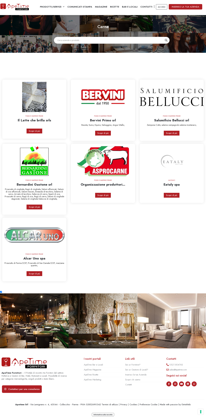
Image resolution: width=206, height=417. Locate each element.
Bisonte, (85, 124)
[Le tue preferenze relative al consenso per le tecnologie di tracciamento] (201, 412)
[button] (3, 320)
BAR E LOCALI (130, 6)
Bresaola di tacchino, (44, 191)
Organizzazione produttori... (103, 184)
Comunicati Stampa (79, 6)
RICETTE (114, 6)
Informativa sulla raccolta (103, 414)
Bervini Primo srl (103, 120)
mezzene (60, 263)
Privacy (123, 404)
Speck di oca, (54, 194)
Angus (116, 124)
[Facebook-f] (168, 383)
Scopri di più (34, 131)
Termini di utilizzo (110, 404)
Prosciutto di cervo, (13, 196)
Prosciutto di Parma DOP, (16, 263)
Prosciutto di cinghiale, (15, 189)
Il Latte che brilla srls (34, 120)
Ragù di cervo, (41, 196)
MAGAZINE (101, 6)
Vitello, (122, 124)
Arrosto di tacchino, (23, 194)
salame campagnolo (171, 124)
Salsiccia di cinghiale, (48, 198)
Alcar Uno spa (34, 258)
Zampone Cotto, (154, 124)
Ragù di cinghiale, (33, 189)
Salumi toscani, (28, 191)
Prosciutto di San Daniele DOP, (42, 263)
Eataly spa (171, 184)
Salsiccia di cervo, (40, 194)
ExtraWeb (186, 404)
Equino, (98, 124)
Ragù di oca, (28, 196)
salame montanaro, (188, 124)
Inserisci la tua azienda (185, 6)
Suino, (92, 124)
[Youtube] (181, 383)
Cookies (133, 404)
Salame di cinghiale (30, 198)
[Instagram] (175, 383)
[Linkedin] (187, 383)
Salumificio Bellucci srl (171, 120)
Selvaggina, (107, 124)
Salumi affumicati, (50, 189)
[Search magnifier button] (166, 40)
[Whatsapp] (194, 383)
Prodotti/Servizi (50, 6)
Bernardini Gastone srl (34, 184)
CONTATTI (146, 6)
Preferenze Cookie (148, 404)
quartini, (34, 265)
